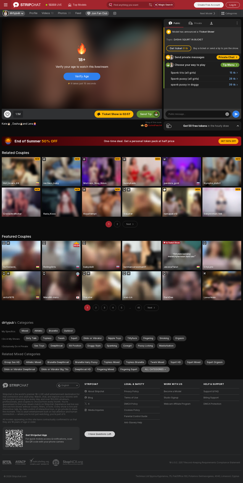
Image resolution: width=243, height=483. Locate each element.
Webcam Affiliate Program (177, 404)
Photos (64, 13)
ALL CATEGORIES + (155, 369)
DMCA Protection (212, 404)
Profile (33, 13)
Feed (78, 13)
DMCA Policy (131, 404)
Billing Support (211, 397)
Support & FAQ (211, 391)
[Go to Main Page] (27, 5)
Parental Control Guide (135, 416)
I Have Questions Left (99, 434)
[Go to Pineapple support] (56, 462)
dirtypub (8, 322)
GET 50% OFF (228, 141)
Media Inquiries (96, 410)
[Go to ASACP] (21, 463)
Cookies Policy (132, 410)
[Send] (235, 114)
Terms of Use (131, 397)
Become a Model (172, 391)
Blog (90, 397)
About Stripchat (96, 391)
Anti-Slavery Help (133, 422)
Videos (48, 13)
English (65, 385)
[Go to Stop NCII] (73, 462)
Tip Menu (228, 64)
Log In (232, 5)
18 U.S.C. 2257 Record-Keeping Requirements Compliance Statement (204, 462)
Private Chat (226, 57)
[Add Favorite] (7, 114)
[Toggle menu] (5, 5)
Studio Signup (171, 397)
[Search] (150, 4)
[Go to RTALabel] (7, 462)
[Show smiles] (227, 114)
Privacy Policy (131, 391)
